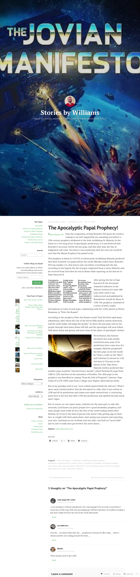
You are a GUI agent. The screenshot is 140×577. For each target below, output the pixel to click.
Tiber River (71, 469)
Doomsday (98, 463)
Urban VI (79, 469)
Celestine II (88, 463)
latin (60, 466)
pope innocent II (54, 469)
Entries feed (38, 426)
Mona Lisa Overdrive (35, 348)
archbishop (76, 460)
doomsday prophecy (110, 463)
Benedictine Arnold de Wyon (59, 463)
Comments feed (37, 429)
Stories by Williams (70, 112)
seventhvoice (62, 525)
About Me (39, 226)
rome (64, 469)
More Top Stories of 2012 (33, 300)
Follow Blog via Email (33, 263)
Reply (54, 517)
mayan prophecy (69, 466)
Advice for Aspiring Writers (33, 228)
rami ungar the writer (66, 500)
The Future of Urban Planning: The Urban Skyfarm (35, 333)
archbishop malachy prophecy (93, 460)
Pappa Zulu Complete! (34, 337)
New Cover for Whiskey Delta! (34, 327)
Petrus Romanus (92, 466)
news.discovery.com (64, 428)
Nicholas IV (80, 466)
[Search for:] (31, 255)
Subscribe (37, 283)
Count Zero (38, 358)
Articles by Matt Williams (33, 231)
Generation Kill (37, 364)
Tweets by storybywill (34, 408)
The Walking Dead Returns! (61, 477)
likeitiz (60, 548)
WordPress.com (37, 432)
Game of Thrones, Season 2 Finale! (33, 354)
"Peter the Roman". (63, 460)
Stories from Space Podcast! (32, 237)
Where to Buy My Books (34, 242)
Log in (40, 423)
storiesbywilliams (54, 222)
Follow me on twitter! (33, 404)
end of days (52, 466)
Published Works (36, 234)
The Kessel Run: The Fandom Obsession (107, 477)
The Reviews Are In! (35, 240)
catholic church (77, 463)
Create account (37, 421)
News (64, 222)
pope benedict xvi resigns (109, 466)
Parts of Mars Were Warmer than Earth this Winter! (34, 307)
